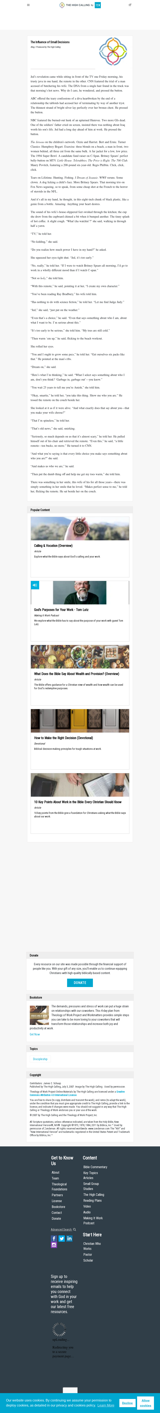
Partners (57, 1195)
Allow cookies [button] (145, 1403)
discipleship (40, 1059)
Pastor (87, 1255)
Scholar (88, 1260)
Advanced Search (61, 1229)
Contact (57, 1213)
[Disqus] (80, 898)
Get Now (35, 1034)
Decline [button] (127, 1403)
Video (87, 1206)
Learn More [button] (106, 1405)
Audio (87, 1212)
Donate (43, 25)
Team (55, 1178)
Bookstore (58, 1207)
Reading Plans (92, 1201)
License (57, 1201)
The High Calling (93, 1195)
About (32, 25)
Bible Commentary (95, 1167)
